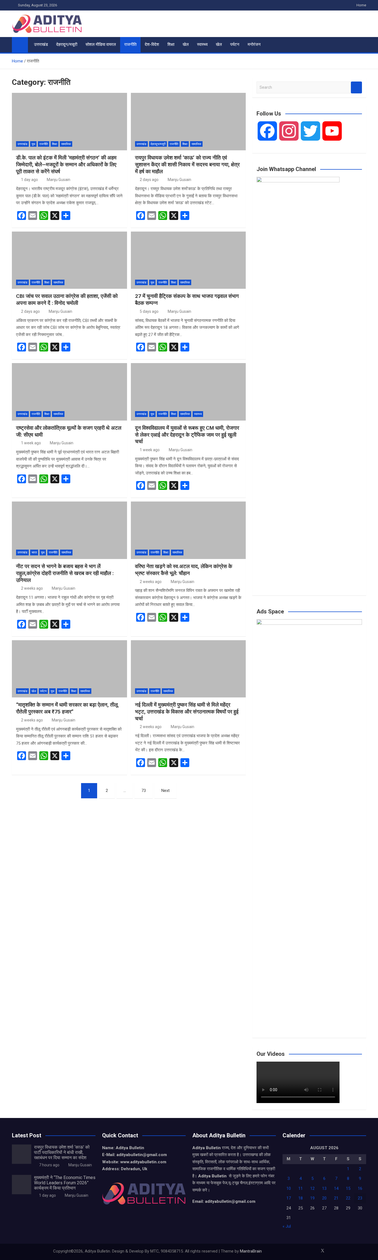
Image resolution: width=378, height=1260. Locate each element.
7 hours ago (49, 1165)
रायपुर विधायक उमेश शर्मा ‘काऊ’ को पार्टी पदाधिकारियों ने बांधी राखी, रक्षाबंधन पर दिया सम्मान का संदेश (62, 1152)
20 (324, 1198)
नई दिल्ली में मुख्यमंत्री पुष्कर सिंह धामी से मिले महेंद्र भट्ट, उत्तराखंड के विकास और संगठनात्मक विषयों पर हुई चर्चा (187, 711)
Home (361, 5)
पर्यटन (234, 44)
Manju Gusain (58, 179)
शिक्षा (170, 44)
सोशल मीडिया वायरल (101, 44)
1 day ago (29, 179)
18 (300, 1198)
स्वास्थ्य (202, 44)
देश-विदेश (152, 44)
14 (336, 1188)
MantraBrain (251, 1251)
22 (348, 1198)
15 (348, 1188)
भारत (34, 552)
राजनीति (130, 44)
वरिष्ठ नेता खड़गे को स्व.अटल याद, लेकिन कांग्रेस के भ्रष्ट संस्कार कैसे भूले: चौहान (183, 569)
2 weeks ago (32, 588)
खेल (186, 44)
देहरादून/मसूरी (66, 44)
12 (312, 1188)
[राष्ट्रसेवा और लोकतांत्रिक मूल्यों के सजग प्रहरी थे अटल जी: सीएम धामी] (69, 392)
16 (360, 1188)
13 (324, 1188)
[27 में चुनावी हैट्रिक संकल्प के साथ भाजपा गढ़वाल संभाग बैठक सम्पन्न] (188, 260)
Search (356, 87)
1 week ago (31, 443)
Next (165, 790)
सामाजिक (66, 144)
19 (312, 1198)
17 (288, 1198)
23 (360, 1198)
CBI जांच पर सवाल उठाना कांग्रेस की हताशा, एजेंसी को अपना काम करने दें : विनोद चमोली (67, 299)
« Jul (287, 1226)
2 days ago (149, 179)
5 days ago (149, 311)
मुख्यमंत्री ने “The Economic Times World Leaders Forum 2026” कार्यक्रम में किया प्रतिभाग (64, 1183)
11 (300, 1188)
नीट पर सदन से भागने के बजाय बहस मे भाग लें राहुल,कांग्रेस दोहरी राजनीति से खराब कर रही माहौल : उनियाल (65, 573)
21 (336, 1198)
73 (143, 790)
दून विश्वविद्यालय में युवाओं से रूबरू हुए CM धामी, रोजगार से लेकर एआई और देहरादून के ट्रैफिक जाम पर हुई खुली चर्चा (187, 435)
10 (288, 1188)
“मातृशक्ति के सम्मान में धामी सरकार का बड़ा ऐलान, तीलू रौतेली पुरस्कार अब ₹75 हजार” (67, 708)
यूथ (33, 144)
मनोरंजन (254, 44)
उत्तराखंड (41, 44)
